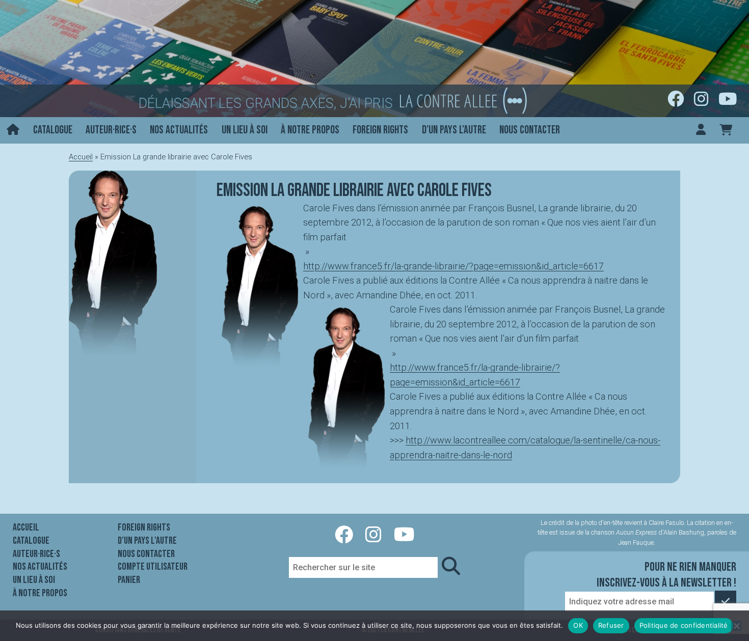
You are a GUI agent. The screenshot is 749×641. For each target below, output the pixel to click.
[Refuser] (736, 626)
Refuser (611, 625)
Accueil (81, 156)
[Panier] (726, 130)
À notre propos (310, 130)
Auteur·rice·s (111, 130)
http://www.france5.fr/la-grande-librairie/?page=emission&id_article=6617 (453, 266)
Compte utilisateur (153, 567)
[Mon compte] (700, 130)
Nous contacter (529, 130)
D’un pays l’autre (454, 130)
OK (578, 625)
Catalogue (52, 130)
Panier (129, 580)
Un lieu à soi (245, 130)
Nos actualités (179, 130)
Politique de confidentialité (683, 625)
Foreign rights (380, 130)
